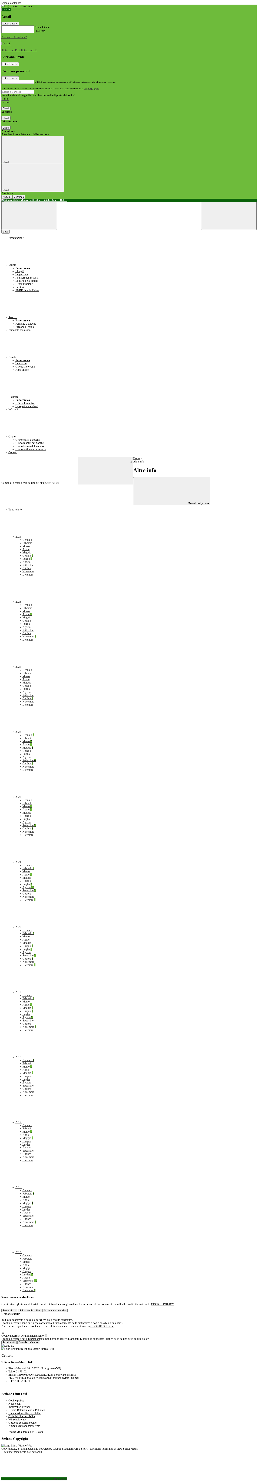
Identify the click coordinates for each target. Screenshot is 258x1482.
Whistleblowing (17, 1419)
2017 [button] (18, 1122)
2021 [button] (18, 861)
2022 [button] (18, 796)
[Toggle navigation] (29, 216)
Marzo (26, 546)
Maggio (26, 552)
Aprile (25, 549)
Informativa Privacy (19, 1406)
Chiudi (6, 108)
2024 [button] (18, 666)
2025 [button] (18, 601)
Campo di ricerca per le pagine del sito (22, 482)
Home (136, 458)
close (5, 231)
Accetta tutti (55, 1310)
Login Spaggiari (91, 88)
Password (40, 30)
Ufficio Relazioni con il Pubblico (26, 1409)
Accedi (6, 9)
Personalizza (9, 1310)
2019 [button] (18, 992)
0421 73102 (20, 1371)
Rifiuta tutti (29, 1310)
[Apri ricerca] (229, 216)
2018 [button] (18, 1057)
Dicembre (27, 574)
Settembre (28, 565)
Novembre (28, 571)
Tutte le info (15, 509)
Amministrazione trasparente (24, 1425)
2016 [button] (18, 1187)
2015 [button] (18, 1252)
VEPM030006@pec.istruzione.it (47, 1377)
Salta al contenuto (11, 2)
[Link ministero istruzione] (16, 6)
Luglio (27, 558)
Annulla (6, 197)
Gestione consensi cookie (22, 1422)
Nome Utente (42, 27)
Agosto (26, 561)
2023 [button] (18, 731)
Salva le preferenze (28, 1342)
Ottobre (26, 568)
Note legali (14, 1403)
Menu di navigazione (198, 503)
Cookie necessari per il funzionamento (22, 1335)
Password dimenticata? (14, 37)
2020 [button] (18, 926)
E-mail (38, 81)
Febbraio (27, 542)
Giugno (27, 555)
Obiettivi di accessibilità (21, 1416)
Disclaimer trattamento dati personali (21, 1451)
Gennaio (27, 539)
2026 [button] (18, 536)
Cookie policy (16, 1400)
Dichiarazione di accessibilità (24, 1413)
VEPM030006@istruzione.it (46, 1374)
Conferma (19, 197)
